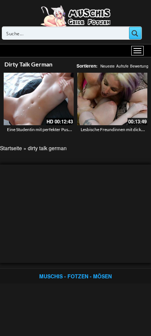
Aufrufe (122, 66)
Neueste (107, 66)
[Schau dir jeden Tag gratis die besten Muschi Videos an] (75, 15)
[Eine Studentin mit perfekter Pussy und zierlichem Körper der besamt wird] (39, 99)
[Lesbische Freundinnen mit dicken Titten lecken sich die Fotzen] (112, 99)
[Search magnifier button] (135, 33)
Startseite (11, 148)
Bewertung (139, 66)
